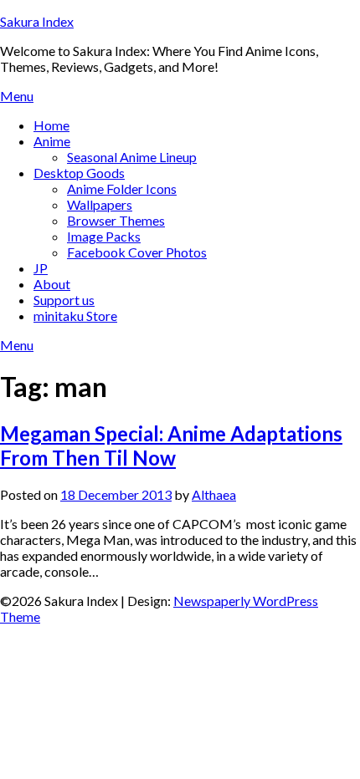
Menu (16, 96)
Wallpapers (99, 204)
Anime (51, 141)
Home (51, 125)
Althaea (214, 494)
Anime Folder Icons (122, 188)
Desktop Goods (79, 173)
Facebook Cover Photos (137, 252)
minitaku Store (75, 315)
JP (40, 268)
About (51, 284)
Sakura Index (37, 21)
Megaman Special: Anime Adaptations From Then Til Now (171, 445)
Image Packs (104, 236)
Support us (64, 300)
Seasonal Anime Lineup (132, 157)
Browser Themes (116, 220)
